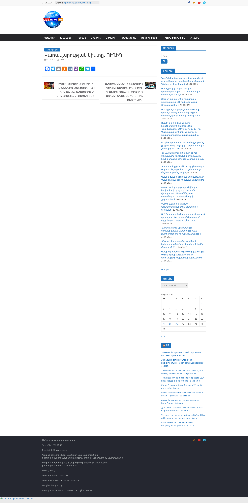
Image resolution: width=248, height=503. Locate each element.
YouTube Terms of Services (55, 475)
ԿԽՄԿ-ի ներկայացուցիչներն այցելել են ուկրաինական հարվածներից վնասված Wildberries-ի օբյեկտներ (183, 81)
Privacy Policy (48, 470)
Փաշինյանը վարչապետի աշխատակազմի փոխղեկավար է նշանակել (179, 206)
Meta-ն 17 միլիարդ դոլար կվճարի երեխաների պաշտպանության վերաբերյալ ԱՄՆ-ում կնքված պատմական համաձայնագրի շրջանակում (179, 193)
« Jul (163, 336)
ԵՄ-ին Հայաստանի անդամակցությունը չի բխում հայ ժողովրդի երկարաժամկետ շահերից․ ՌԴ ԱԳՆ (183, 145)
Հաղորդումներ (149, 37)
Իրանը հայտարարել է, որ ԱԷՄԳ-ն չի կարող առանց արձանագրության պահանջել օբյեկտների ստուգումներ (181, 112)
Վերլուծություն (175, 37)
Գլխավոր (49, 37)
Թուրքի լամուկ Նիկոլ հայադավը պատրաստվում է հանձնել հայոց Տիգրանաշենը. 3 (179, 102)
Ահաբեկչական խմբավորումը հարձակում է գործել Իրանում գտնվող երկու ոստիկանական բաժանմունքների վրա (124, 92)
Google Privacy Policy (52, 485)
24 (164, 324)
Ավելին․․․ (166, 269)
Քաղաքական (129, 37)
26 (177, 324)
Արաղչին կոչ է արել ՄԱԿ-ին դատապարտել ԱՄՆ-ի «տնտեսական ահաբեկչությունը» (181, 91)
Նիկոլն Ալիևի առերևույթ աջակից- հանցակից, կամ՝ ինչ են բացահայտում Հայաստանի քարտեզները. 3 (76, 90)
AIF (167, 345)
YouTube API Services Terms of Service (60, 480)
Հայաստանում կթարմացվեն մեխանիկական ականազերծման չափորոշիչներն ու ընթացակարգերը (181, 230)
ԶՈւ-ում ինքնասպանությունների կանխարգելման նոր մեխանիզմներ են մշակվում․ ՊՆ (182, 244)
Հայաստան (65, 37)
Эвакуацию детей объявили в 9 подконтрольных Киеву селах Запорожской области (182, 362)
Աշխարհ (110, 37)
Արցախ (82, 37)
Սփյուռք (96, 37)
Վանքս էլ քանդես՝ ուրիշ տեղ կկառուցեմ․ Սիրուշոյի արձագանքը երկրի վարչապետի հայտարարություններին (183, 254)
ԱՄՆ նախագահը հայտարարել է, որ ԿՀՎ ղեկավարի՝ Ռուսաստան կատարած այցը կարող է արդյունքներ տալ (183, 217)
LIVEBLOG (194, 37)
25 (170, 324)
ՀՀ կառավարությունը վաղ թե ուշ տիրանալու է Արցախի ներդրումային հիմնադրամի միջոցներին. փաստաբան (182, 155)
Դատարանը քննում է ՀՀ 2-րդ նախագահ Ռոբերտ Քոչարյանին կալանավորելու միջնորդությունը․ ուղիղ (183, 169)
